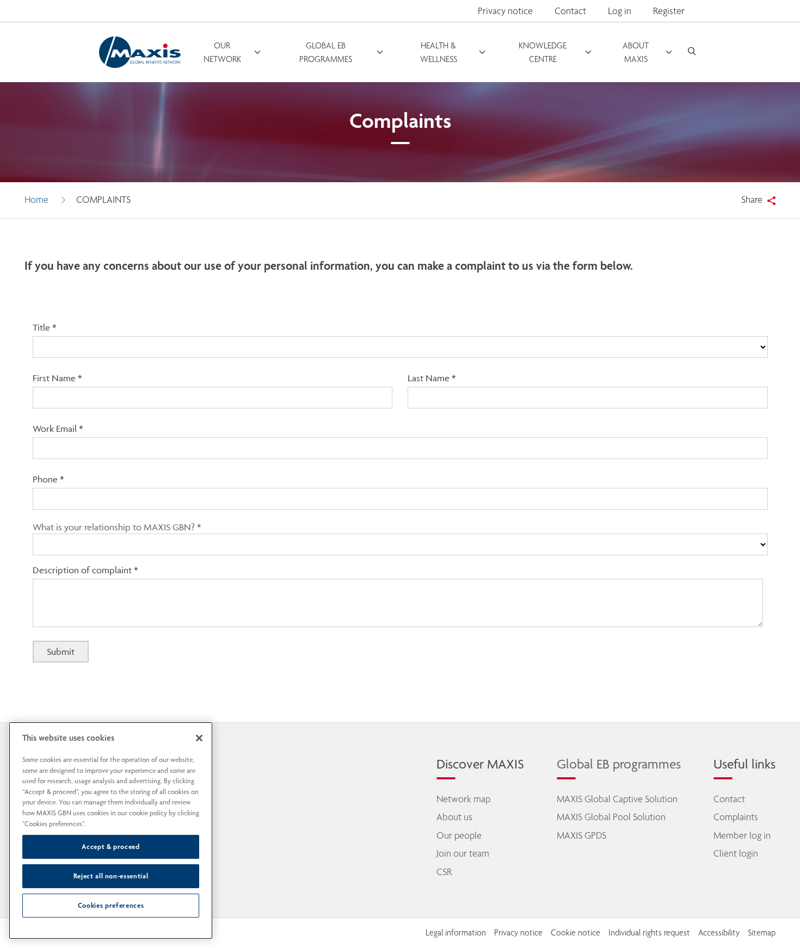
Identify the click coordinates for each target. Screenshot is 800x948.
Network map (463, 799)
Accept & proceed (111, 846)
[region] (111, 830)
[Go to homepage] (140, 52)
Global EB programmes (619, 764)
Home (36, 199)
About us (454, 816)
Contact (570, 10)
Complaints (735, 816)
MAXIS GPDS (581, 835)
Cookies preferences (111, 905)
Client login (735, 853)
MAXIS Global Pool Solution (611, 816)
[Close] (199, 738)
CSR (444, 871)
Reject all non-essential (111, 876)
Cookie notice (575, 933)
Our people (459, 835)
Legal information (456, 933)
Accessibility (719, 933)
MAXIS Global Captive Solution (617, 799)
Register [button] (669, 10)
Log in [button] (619, 10)
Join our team (462, 853)
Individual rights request (649, 933)
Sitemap (762, 933)
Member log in (742, 835)
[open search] (692, 52)
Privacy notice (505, 10)
